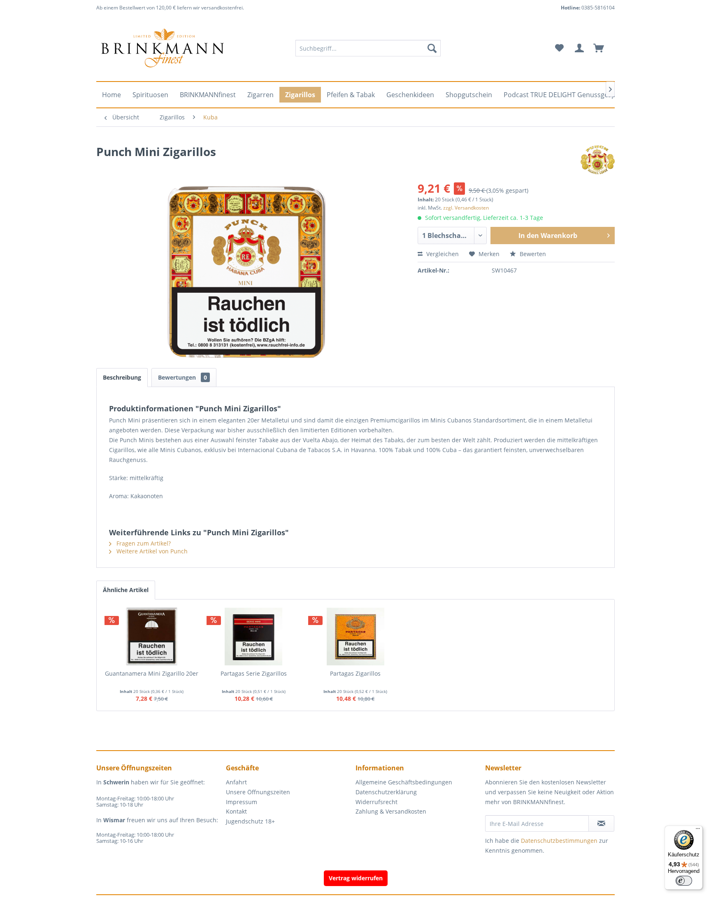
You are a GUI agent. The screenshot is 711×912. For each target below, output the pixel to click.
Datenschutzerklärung (386, 792)
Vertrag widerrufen (356, 878)
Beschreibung (122, 377)
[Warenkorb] (602, 48)
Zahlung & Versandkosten (391, 811)
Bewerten (532, 254)
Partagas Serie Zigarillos (254, 673)
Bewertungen (182, 377)
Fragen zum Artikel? (143, 543)
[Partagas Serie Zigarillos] (254, 636)
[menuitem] (368, 48)
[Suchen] (432, 48)
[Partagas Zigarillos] (355, 636)
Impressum (241, 802)
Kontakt (236, 811)
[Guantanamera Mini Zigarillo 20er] (152, 636)
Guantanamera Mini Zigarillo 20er (151, 673)
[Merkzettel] (559, 48)
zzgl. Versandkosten (466, 207)
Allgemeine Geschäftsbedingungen (404, 782)
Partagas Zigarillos (355, 673)
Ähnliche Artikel (126, 590)
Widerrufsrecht (376, 802)
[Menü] (698, 830)
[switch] (684, 881)
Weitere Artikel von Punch (151, 551)
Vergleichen (442, 254)
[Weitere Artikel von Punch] (598, 159)
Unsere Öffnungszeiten (258, 792)
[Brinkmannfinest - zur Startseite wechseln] (162, 48)
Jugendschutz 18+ (250, 821)
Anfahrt (236, 782)
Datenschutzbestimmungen (559, 840)
